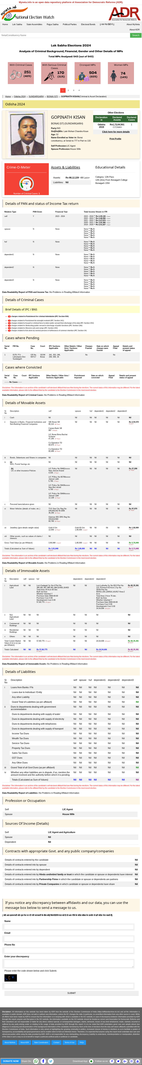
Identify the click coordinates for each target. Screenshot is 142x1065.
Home (5, 24)
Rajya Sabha (52, 24)
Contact (56, 1043)
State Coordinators (41, 1043)
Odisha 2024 (20, 96)
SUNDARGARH (36, 96)
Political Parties (70, 24)
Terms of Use (69, 1043)
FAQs (82, 1043)
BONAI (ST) (52, 96)
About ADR (135, 29)
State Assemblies (34, 24)
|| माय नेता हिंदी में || (107, 24)
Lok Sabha (17, 24)
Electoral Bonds (88, 24)
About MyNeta (133, 24)
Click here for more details (116, 132)
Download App (80, 1061)
